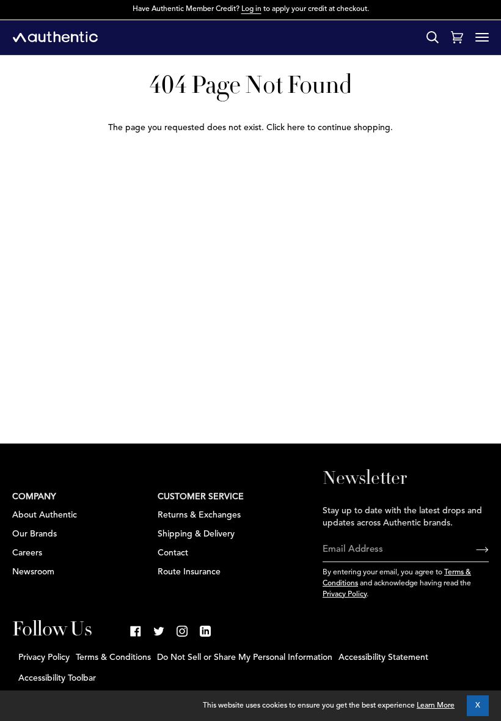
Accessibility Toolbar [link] (57, 678)
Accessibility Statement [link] (383, 657)
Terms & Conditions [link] (113, 657)
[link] (135, 631)
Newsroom (33, 572)
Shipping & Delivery (196, 534)
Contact (173, 553)
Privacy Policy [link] (44, 657)
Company (34, 496)
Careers (27, 553)
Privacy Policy (345, 594)
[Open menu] (482, 37)
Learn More (436, 705)
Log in (251, 9)
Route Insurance (189, 572)
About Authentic (44, 515)
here (296, 127)
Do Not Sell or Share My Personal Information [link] (244, 657)
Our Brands (34, 534)
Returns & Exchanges (199, 515)
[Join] (472, 550)
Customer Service (201, 496)
